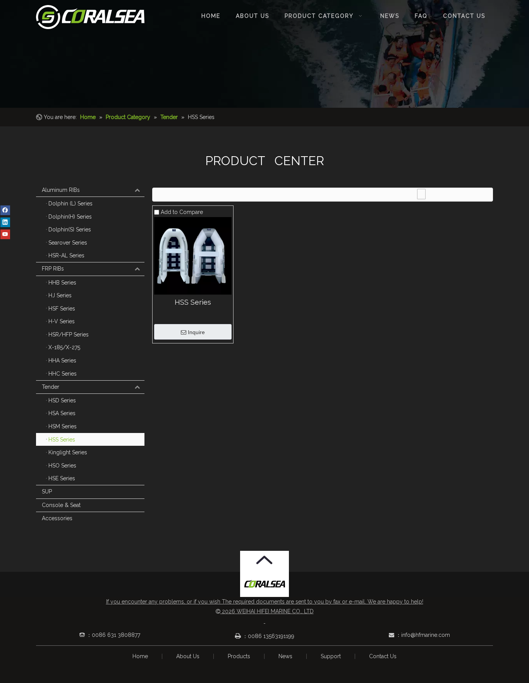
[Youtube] (5, 234)
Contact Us (383, 656)
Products (239, 656)
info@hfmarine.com (425, 635)
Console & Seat (61, 505)
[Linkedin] (5, 222)
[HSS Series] (193, 255)
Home (140, 656)
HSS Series (193, 302)
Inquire (196, 332)
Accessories (57, 518)
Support (331, 656)
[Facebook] (5, 210)
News (285, 656)
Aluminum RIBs (61, 190)
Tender (50, 387)
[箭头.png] (264, 560)
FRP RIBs (53, 269)
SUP (47, 491)
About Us (187, 656)
